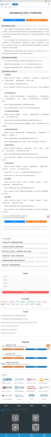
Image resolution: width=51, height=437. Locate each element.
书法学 (32, 304)
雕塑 (18, 304)
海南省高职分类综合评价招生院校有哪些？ (9, 329)
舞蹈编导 (3, 304)
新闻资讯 (10, 7)
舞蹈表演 (44, 301)
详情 (14, 349)
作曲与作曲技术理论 (31, 301)
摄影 (22, 304)
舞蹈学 (39, 301)
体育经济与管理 (4, 301)
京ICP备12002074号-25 (31, 409)
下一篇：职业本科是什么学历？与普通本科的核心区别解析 (13, 217)
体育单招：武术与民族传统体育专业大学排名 (9, 326)
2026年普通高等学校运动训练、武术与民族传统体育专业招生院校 (13, 315)
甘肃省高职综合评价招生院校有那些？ (8, 333)
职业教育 (5, 7)
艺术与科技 (38, 304)
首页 (2, 7)
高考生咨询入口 (14, 20)
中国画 (27, 304)
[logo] (4, 3)
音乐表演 (23, 301)
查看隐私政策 (25, 289)
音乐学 (17, 301)
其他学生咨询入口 (36, 20)
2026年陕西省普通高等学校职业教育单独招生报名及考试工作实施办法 (14, 319)
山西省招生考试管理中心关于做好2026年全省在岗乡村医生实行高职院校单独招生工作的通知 (19, 322)
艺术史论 (11, 301)
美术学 (8, 304)
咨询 (37, 349)
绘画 (13, 304)
